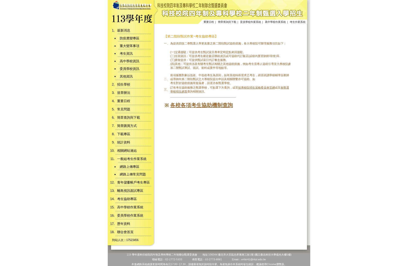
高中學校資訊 (129, 61)
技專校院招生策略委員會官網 (256, 87)
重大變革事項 (129, 46)
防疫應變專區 (129, 38)
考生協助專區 (127, 199)
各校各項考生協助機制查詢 (201, 105)
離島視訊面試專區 (130, 190)
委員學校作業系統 (250, 22)
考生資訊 (126, 53)
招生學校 (123, 84)
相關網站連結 (127, 150)
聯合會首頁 (125, 232)
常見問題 (123, 109)
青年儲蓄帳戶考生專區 (133, 182)
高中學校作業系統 (275, 22)
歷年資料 (123, 224)
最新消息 (123, 30)
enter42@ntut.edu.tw (253, 259)
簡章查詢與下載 (227, 22)
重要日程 (209, 22)
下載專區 (123, 134)
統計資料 (123, 142)
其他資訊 (126, 76)
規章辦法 (123, 92)
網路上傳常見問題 (133, 174)
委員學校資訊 (129, 69)
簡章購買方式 (127, 126)
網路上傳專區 (129, 166)
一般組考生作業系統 (132, 159)
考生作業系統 (297, 22)
